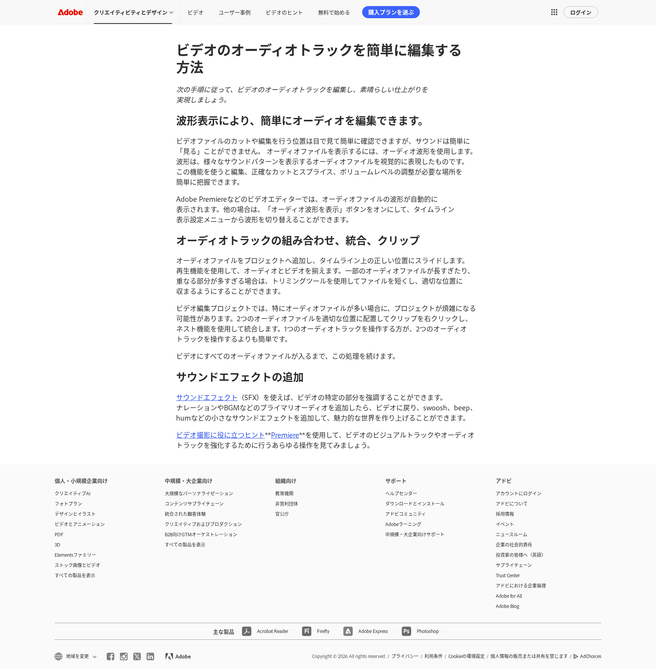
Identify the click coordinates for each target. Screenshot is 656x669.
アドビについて (512, 503)
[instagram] (124, 656)
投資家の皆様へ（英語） (521, 554)
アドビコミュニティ (405, 513)
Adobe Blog (507, 606)
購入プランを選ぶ (391, 12)
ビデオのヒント (284, 12)
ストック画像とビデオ (77, 565)
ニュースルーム (511, 534)
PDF (59, 534)
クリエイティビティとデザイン (130, 12)
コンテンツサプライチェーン (194, 503)
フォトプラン (68, 503)
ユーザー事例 (235, 12)
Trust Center (508, 575)
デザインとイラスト (75, 513)
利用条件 (433, 656)
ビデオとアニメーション (80, 524)
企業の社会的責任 (514, 544)
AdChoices (590, 656)
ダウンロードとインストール (415, 503)
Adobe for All (509, 595)
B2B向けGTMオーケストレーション (201, 534)
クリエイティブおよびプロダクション (203, 524)
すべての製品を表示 (75, 575)
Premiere (285, 434)
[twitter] (137, 656)
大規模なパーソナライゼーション (199, 493)
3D (57, 544)
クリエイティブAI (72, 493)
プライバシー (405, 656)
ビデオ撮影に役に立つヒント (220, 434)
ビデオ (195, 12)
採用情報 (505, 513)
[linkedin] (150, 656)
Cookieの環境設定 (466, 656)
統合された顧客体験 (185, 513)
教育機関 (284, 493)
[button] (554, 12)
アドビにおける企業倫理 (521, 585)
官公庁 (282, 513)
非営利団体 (286, 503)
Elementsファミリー (75, 554)
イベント (505, 524)
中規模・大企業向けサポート (415, 534)
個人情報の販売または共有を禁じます (529, 656)
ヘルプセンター (401, 493)
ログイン (580, 12)
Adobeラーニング (403, 524)
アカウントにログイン (518, 493)
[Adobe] (70, 12)
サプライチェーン (514, 565)
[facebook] (110, 656)
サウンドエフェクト (207, 397)
